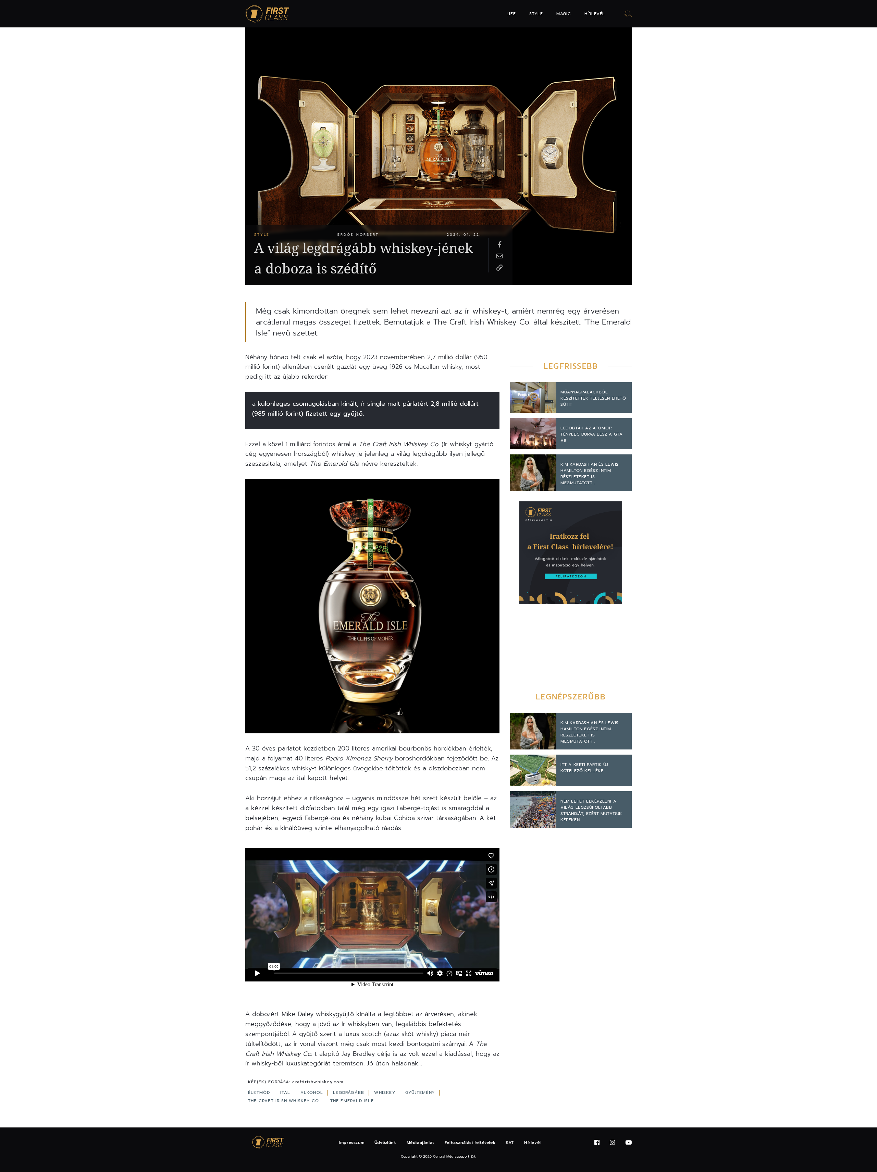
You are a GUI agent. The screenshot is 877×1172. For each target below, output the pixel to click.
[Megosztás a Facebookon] (499, 244)
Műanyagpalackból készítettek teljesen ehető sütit (593, 398)
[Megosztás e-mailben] (499, 256)
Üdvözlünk (385, 1142)
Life (511, 14)
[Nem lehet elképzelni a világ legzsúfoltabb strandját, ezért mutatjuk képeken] (533, 809)
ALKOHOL (312, 1092)
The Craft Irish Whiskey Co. (285, 1101)
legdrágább (349, 1092)
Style (536, 14)
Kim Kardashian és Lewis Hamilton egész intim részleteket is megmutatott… (589, 473)
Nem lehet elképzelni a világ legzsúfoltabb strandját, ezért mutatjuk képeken (591, 810)
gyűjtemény (420, 1092)
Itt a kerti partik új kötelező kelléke (584, 767)
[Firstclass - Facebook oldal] (597, 1142)
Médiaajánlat (420, 1142)
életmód (260, 1092)
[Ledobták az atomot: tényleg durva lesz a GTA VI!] (533, 433)
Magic (563, 14)
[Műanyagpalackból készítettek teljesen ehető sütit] (533, 397)
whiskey (385, 1092)
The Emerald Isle (352, 1101)
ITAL (286, 1092)
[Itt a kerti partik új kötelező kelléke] (533, 770)
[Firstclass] (267, 14)
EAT (510, 1142)
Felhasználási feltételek (470, 1142)
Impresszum (351, 1142)
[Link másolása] (499, 267)
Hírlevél (594, 14)
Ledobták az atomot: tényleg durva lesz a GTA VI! (591, 434)
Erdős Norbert (358, 234)
